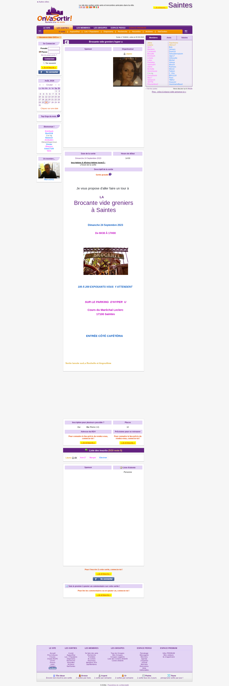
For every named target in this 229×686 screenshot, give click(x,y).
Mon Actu (144, 657)
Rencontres (144, 666)
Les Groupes (100, 28)
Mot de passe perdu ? (49, 55)
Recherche (122, 32)
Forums (52, 657)
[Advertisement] (135, 16)
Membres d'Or (91, 662)
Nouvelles (136, 32)
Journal (144, 662)
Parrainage (144, 653)
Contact (52, 666)
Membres (153, 38)
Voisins (184, 38)
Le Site (46, 28)
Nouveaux (91, 661)
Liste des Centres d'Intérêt (118, 659)
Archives (149, 32)
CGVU (52, 661)
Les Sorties (63, 28)
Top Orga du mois (48, 116)
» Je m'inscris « (160, 7)
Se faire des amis (91, 653)
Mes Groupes (117, 655)
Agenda (144, 659)
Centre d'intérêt (117, 661)
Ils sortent (91, 659)
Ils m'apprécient (169, 657)
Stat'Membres (91, 664)
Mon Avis (144, 664)
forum (190, 89)
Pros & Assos (52, 655)
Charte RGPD (52, 659)
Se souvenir (51, 63)
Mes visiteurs (169, 655)
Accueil (52, 653)
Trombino (91, 657)
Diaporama (108, 32)
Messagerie (144, 655)
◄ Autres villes (43, 2)
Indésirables (144, 670)
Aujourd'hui (75, 32)
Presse (52, 662)
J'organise (144, 661)
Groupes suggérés (117, 657)
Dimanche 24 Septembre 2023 (88, 158)
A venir (62, 32)
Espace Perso (118, 28)
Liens (52, 664)
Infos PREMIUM (169, 653)
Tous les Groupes (117, 653)
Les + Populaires (91, 32)
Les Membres (83, 28)
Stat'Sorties (162, 32)
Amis (169, 38)
